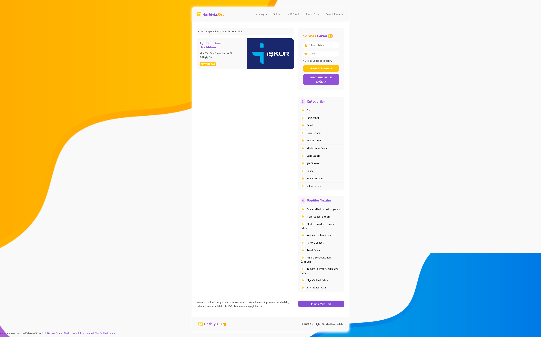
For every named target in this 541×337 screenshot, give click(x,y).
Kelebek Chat (93, 333)
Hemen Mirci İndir (321, 303)
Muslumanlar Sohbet (318, 148)
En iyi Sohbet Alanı (316, 287)
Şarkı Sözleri (313, 155)
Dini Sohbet (313, 118)
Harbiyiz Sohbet (315, 242)
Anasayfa (261, 14)
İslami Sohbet (314, 133)
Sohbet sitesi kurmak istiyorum (323, 209)
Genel (310, 125)
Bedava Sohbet (55, 333)
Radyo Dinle (312, 14)
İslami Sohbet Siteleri (318, 216)
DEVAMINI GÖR (208, 64)
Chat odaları (70, 333)
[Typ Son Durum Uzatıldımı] (270, 53)
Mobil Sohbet (314, 140)
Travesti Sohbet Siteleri (319, 235)
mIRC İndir (294, 14)
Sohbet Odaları (315, 178)
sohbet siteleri (314, 186)
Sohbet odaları (108, 333)
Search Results (334, 14)
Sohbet (277, 14)
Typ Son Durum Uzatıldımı (211, 45)
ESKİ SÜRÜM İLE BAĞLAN (321, 79)
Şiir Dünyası (313, 163)
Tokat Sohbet (314, 250)
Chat (309, 110)
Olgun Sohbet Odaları (318, 280)
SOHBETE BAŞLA (321, 68)
